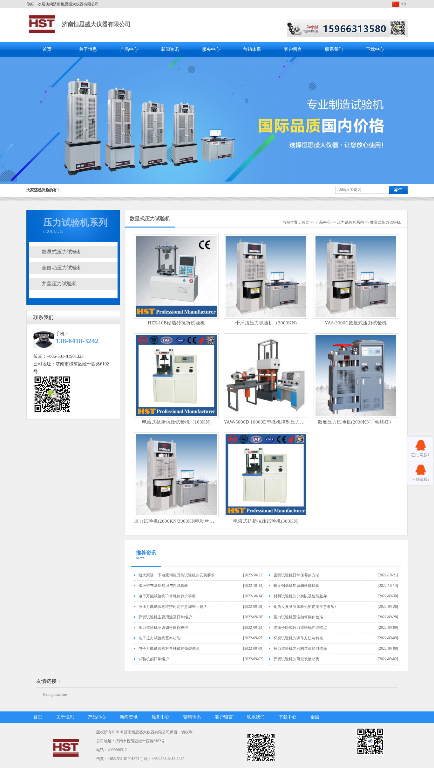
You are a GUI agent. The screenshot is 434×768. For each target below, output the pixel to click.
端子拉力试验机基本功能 (159, 638)
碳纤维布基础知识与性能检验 (163, 585)
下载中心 (375, 49)
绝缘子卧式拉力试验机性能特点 (300, 627)
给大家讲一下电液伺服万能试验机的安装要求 (177, 575)
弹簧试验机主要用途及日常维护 (165, 617)
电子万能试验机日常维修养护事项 (167, 596)
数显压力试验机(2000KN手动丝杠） (356, 422)
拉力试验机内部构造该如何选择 (300, 648)
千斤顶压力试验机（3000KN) (266, 322)
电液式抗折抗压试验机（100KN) (176, 422)
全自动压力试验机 (62, 267)
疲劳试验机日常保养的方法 (296, 575)
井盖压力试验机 (59, 283)
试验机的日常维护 (154, 659)
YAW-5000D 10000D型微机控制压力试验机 (269, 422)
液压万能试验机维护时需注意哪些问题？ (173, 606)
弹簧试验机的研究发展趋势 (296, 659)
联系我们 (334, 49)
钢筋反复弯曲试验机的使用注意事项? (305, 606)
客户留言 (293, 49)
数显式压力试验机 (62, 252)
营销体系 (252, 49)
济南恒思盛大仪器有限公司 (96, 24)
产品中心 (129, 49)
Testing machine (55, 694)
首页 (47, 49)
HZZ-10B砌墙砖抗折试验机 (176, 322)
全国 (314, 717)
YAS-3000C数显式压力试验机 (356, 322)
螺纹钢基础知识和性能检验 (296, 585)
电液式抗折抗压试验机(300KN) (266, 521)
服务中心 (211, 49)
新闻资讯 (170, 49)
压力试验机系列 (350, 222)
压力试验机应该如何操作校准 (298, 617)
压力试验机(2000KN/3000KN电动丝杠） (176, 521)
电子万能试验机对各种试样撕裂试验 (169, 648)
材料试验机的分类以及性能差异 (300, 596)
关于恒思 (88, 49)
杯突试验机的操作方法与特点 (298, 638)
